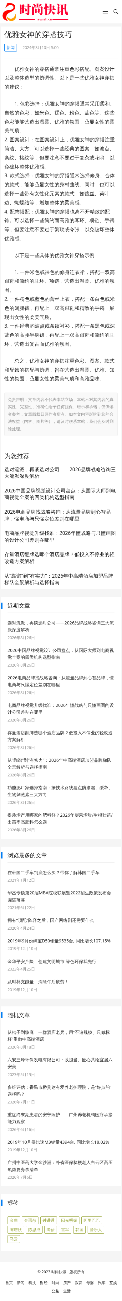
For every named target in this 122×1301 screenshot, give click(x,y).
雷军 (65, 1229)
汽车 (101, 1282)
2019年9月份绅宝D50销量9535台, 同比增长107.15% (59, 941)
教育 (78, 1282)
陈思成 (34, 1229)
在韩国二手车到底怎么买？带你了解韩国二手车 (53, 872)
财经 (44, 1282)
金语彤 (30, 1220)
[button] (105, 13)
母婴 (90, 1282)
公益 (55, 1291)
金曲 (14, 1220)
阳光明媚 (69, 1220)
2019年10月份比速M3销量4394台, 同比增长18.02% (58, 1142)
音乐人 (96, 1229)
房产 (67, 1282)
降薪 (51, 1229)
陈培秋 (16, 1229)
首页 (9, 1282)
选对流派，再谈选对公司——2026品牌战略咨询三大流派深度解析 (60, 473)
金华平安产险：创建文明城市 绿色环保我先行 (52, 961)
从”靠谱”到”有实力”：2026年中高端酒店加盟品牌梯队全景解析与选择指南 (58, 579)
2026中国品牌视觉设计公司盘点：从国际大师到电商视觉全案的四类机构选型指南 (60, 494)
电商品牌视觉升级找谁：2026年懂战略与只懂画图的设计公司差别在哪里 (60, 536)
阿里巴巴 (92, 1220)
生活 (67, 1291)
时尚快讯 (58, 1271)
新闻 (11, 47)
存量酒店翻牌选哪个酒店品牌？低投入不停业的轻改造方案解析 (59, 558)
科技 (32, 1282)
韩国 (79, 1229)
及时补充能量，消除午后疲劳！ (38, 982)
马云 (14, 1239)
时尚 (55, 1282)
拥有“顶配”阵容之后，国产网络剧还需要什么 (51, 920)
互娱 (113, 1282)
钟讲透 (49, 1220)
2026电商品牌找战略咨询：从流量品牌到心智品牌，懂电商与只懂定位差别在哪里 (57, 515)
